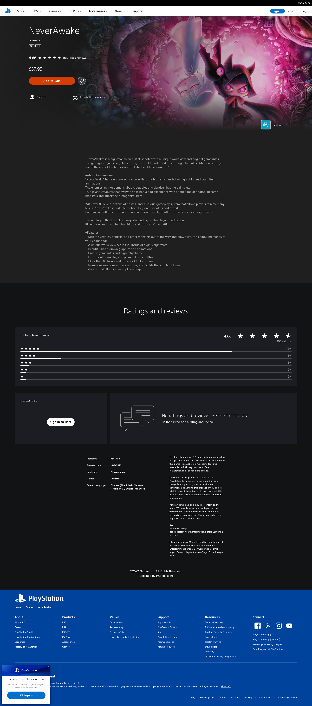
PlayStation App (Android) (266, 639)
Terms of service (214, 622)
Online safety (117, 632)
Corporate (20, 641)
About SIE (20, 622)
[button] (60, 422)
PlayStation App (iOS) (264, 634)
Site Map (248, 697)
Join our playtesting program (268, 644)
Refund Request (166, 646)
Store (20, 11)
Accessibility (116, 627)
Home (18, 607)
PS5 (36, 11)
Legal (194, 697)
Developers (211, 646)
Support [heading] (163, 617)
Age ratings (211, 637)
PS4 (64, 627)
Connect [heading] (258, 617)
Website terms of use (228, 697)
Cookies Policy (262, 697)
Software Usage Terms (285, 697)
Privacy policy (207, 697)
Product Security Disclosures (220, 632)
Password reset (165, 641)
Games (54, 11)
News (119, 11)
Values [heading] (114, 617)
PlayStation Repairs (167, 637)
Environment (116, 622)
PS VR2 (66, 632)
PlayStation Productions (27, 637)
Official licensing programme (220, 656)
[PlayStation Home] (8, 11)
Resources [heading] (212, 617)
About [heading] (19, 617)
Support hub (164, 622)
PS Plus (74, 11)
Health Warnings (178, 528)
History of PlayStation (26, 646)
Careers (19, 627)
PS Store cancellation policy (219, 627)
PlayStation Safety (167, 627)
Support (137, 11)
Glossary (209, 651)
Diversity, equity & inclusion (124, 637)
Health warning (213, 641)
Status (160, 632)
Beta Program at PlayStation (268, 649)
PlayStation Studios (25, 632)
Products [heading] (68, 617)
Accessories (97, 11)
